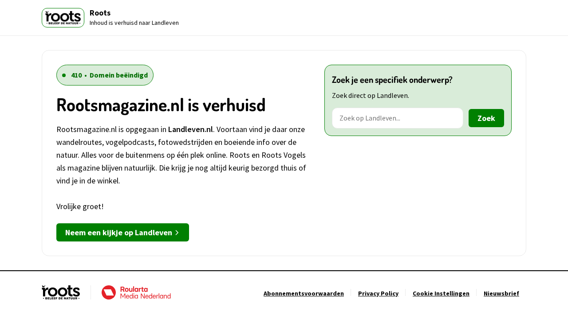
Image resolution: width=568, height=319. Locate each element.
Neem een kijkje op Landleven (118, 232)
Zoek (486, 118)
